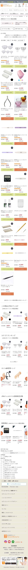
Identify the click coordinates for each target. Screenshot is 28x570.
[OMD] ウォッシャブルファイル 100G (20, 160)
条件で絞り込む (19, 28)
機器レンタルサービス (7, 512)
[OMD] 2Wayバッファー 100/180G (20, 135)
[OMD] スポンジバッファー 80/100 (7, 261)
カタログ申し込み (6, 523)
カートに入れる (7, 118)
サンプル (4, 508)
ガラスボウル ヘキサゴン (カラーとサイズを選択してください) (20, 110)
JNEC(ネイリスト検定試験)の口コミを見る (15, 35)
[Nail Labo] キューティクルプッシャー (20, 261)
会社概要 (6, 552)
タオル (22, 13)
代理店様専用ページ (7, 520)
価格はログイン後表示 (19, 239)
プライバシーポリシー (14, 554)
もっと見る (13, 361)
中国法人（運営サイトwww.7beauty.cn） (14, 549)
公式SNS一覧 (18, 542)
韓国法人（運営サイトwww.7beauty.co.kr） (14, 547)
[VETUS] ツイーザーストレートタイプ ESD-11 (7, 286)
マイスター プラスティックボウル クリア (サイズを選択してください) (20, 58)
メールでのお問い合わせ (15, 484)
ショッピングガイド (7, 497)
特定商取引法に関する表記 (17, 552)
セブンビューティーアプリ (8, 527)
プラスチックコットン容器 (20, 210)
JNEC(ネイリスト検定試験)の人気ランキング (15, 37)
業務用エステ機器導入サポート (9, 516)
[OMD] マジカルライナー (20, 235)
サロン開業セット (14, 13)
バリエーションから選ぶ (7, 66)
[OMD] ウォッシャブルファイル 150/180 (20, 186)
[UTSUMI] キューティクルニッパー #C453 (7, 109)
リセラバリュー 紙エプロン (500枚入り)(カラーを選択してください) (20, 84)
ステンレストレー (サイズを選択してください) (7, 236)
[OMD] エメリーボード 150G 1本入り (7, 135)
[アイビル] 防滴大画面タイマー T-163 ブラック (7, 186)
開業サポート (5, 505)
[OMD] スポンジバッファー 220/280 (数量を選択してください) (7, 161)
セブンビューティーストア (8, 494)
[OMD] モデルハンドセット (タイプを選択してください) (6, 383)
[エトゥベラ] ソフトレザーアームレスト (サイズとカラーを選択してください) (7, 84)
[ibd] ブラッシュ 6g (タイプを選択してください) (7, 211)
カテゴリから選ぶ (6, 28)
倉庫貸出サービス (6, 531)
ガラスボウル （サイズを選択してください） (7, 57)
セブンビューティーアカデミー (9, 501)
